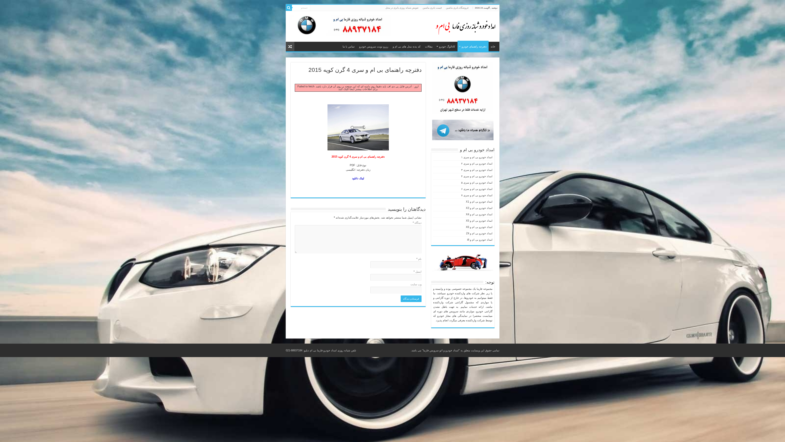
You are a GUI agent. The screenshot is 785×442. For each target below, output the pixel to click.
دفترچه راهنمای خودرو (474, 46)
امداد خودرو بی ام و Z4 (479, 233)
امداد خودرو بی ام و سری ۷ (476, 195)
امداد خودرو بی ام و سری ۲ (476, 163)
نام (419, 258)
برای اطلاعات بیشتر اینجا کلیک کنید (358, 89)
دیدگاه (417, 222)
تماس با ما (349, 46)
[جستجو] (289, 8)
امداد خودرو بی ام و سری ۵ (476, 182)
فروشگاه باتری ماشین (457, 7)
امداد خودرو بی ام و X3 (479, 208)
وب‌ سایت (416, 284)
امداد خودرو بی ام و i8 (479, 239)
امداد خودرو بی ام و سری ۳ (476, 169)
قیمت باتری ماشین (432, 7)
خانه (493, 46)
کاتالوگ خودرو (447, 46)
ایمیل (418, 271)
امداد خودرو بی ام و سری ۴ (476, 176)
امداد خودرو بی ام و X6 (479, 227)
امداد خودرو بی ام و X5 (479, 220)
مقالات (429, 46)
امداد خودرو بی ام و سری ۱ (476, 157)
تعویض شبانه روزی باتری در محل (401, 7)
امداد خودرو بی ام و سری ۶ (476, 189)
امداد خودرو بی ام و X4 (479, 214)
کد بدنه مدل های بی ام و (407, 46)
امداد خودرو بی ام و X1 (479, 201)
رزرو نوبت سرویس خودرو (373, 46)
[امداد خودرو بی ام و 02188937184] (463, 25)
